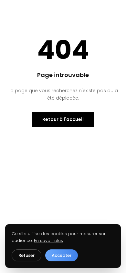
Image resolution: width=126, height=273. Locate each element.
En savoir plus (48, 240)
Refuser (26, 255)
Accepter (61, 255)
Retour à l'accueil (63, 119)
